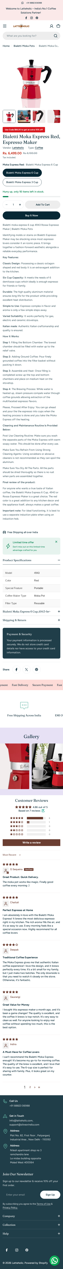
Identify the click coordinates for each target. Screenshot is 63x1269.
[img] (10, 864)
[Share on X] (27, 669)
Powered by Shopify (36, 1262)
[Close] (56, 542)
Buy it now (31, 215)
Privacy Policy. (10, 1207)
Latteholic (18, 147)
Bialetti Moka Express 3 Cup (22, 182)
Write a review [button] (32, 842)
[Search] (56, 36)
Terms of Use (44, 1203)
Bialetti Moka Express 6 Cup (22, 172)
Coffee (39, 147)
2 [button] (30, 1087)
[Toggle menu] (5, 26)
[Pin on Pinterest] (37, 669)
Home (6, 45)
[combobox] (31, 36)
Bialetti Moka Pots (24, 45)
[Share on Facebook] (16, 669)
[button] (17, 818)
